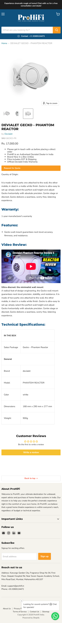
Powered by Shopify (31, 617)
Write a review (31, 452)
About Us (7, 608)
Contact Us (34, 611)
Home (4, 43)
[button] (7, 114)
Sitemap (45, 611)
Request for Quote (12, 168)
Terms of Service (20, 611)
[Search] (57, 30)
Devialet (8, 133)
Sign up (45, 556)
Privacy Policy (20, 608)
